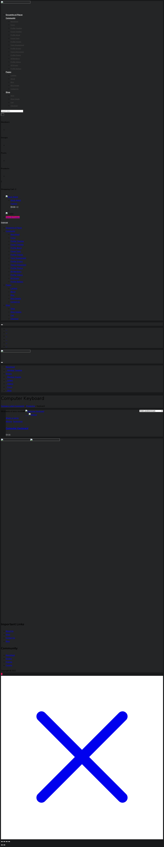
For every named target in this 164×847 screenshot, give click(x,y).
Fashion (14, 204)
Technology (18, 421)
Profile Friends (16, 42)
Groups (9, 659)
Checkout (14, 106)
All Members (15, 59)
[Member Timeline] (6, 329)
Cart (12, 102)
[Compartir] (7, 841)
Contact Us (14, 89)
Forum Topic (15, 38)
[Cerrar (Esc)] (9, 841)
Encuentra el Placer (14, 15)
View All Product (13, 217)
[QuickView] (26, 415)
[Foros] (6, 343)
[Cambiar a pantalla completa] (4, 841)
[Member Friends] (6, 333)
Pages (8, 72)
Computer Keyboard (17, 428)
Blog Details (15, 86)
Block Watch (16, 200)
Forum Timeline (16, 32)
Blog (12, 82)
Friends (9, 662)
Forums (9, 665)
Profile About (15, 35)
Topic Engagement (17, 45)
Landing (13, 75)
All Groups (14, 65)
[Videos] (6, 339)
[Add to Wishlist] (32, 415)
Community (10, 18)
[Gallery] (6, 336)
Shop (8, 92)
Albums (9, 421)
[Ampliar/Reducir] (2, 841)
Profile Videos (16, 62)
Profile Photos (16, 55)
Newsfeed (14, 21)
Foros (13, 25)
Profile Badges (16, 69)
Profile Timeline (16, 28)
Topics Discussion (17, 52)
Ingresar (4, 222)
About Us (9, 631)
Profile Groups (16, 48)
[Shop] (6, 346)
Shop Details (15, 99)
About (13, 79)
